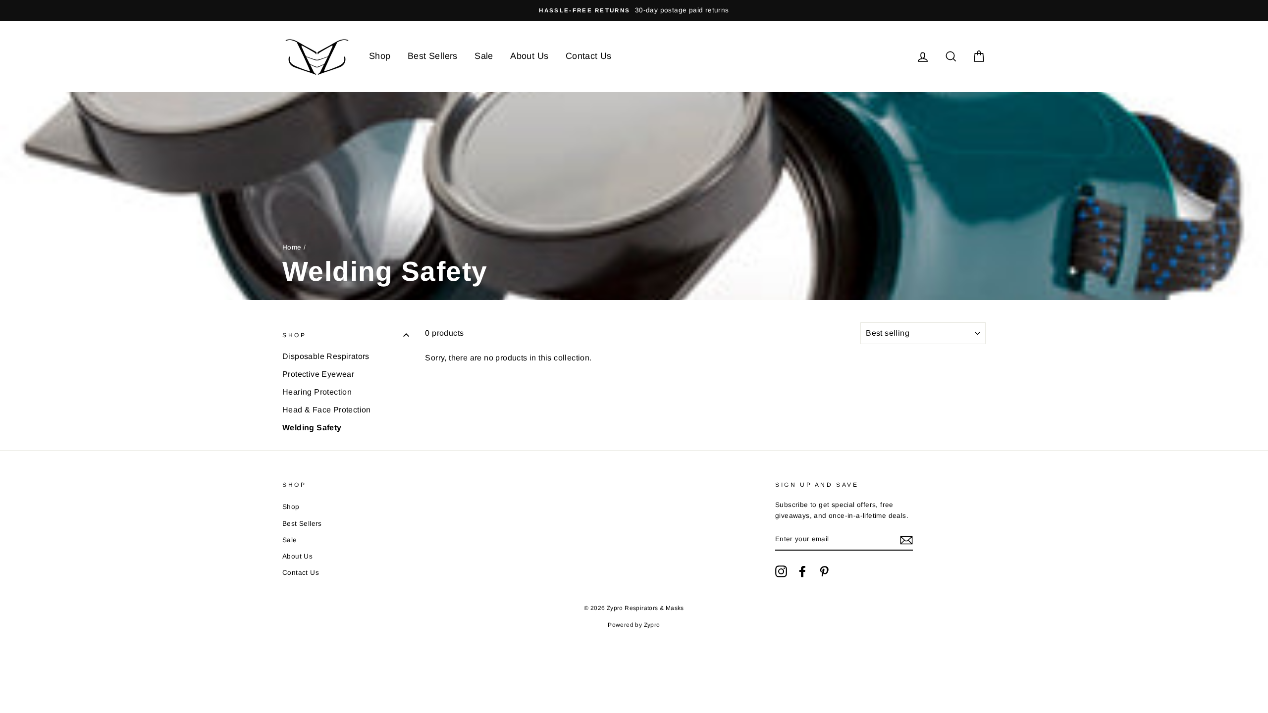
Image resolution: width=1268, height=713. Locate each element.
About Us (529, 56)
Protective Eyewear (318, 374)
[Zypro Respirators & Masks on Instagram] (781, 571)
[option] (634, 10)
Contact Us (589, 56)
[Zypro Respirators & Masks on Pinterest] (824, 571)
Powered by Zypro (634, 624)
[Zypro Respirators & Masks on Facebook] (802, 571)
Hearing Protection (317, 392)
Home (292, 247)
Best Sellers (433, 56)
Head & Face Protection (326, 410)
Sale (484, 56)
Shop (380, 56)
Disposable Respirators (326, 356)
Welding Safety (312, 427)
